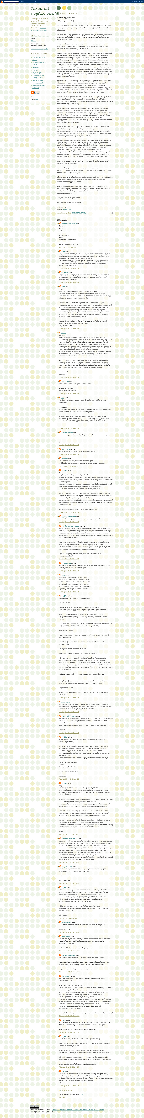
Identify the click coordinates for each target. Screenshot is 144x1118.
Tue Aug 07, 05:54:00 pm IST (69, 698)
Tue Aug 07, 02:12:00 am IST (69, 328)
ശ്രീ (62, 398)
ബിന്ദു (63, 1071)
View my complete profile (39, 49)
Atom (81, 1094)
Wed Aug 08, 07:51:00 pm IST (69, 1016)
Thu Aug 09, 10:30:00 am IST (69, 1067)
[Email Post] (111, 213)
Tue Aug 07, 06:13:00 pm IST (69, 712)
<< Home (62, 1097)
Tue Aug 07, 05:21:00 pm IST (69, 592)
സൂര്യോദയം (66, 563)
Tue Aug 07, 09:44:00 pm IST (69, 779)
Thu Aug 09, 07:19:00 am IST (69, 1032)
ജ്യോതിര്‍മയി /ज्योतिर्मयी (69, 223)
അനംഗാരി (65, 381)
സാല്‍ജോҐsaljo (67, 432)
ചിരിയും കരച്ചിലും (38, 57)
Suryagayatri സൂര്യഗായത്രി (45, 11)
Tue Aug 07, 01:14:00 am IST (69, 268)
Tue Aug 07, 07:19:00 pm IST (69, 733)
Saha (63, 286)
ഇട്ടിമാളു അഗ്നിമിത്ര (68, 516)
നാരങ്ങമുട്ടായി (37, 83)
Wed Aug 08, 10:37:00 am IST (69, 834)
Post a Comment (66, 1090)
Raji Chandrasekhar (68, 955)
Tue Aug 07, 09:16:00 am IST (69, 428)
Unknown (64, 272)
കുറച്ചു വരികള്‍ (37, 80)
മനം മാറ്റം (35, 70)
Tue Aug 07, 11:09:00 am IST (69, 466)
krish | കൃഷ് (65, 702)
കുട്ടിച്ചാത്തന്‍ (65, 936)
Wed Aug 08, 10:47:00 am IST (69, 862)
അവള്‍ (34, 60)
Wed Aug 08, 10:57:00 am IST (69, 883)
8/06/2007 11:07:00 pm (79, 213)
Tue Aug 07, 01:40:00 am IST (69, 282)
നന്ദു (63, 575)
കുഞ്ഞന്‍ (64, 458)
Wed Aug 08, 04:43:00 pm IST (69, 951)
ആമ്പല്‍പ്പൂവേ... (37, 73)
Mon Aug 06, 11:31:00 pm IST (69, 247)
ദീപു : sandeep (66, 866)
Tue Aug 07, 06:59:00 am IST (69, 377)
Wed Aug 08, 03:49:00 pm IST (69, 932)
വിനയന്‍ (64, 470)
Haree (63, 333)
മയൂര (63, 1020)
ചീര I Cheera (65, 976)
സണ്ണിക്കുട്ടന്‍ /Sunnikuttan (70, 526)
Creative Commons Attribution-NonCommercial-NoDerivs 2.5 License (78, 1110)
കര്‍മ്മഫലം (36, 67)
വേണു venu (65, 449)
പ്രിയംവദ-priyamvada (69, 839)
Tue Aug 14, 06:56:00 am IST (69, 1086)
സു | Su (64, 596)
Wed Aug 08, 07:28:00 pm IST (69, 972)
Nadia (63, 251)
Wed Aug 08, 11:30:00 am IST (69, 918)
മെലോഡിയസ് (66, 922)
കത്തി (65, 209)
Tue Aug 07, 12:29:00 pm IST (69, 512)
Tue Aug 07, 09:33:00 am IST (69, 454)
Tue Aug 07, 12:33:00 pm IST (69, 559)
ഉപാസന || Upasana (68, 716)
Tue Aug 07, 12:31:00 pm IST (69, 522)
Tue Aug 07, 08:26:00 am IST (69, 393)
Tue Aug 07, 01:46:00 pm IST (69, 571)
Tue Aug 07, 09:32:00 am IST (69, 445)
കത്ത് (69, 209)
